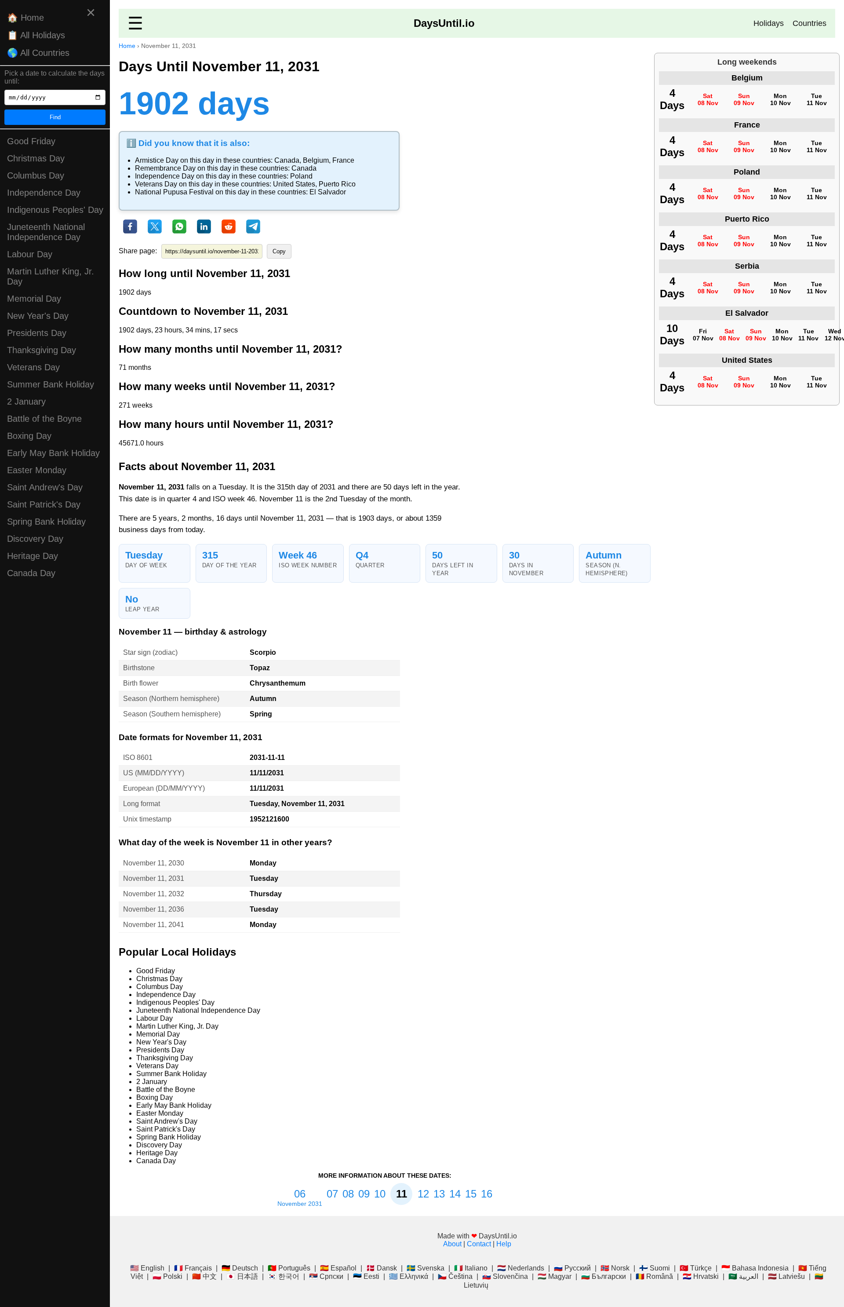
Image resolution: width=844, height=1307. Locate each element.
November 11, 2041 (153, 924)
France (343, 160)
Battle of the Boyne (44, 418)
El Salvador (327, 192)
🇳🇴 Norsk (614, 1268)
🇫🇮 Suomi (654, 1268)
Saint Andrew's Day (45, 487)
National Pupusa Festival (174, 192)
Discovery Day (35, 539)
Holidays (768, 23)
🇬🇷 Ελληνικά (408, 1276)
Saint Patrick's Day (43, 504)
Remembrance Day (165, 168)
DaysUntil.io (444, 23)
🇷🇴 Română (654, 1276)
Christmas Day (36, 158)
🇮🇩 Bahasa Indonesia (755, 1268)
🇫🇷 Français (193, 1268)
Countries (809, 23)
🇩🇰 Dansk (381, 1268)
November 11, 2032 (153, 894)
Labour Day (29, 254)
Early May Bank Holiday (53, 453)
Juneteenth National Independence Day (46, 232)
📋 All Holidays (36, 35)
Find (55, 117)
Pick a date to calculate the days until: (54, 77)
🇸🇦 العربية (743, 1276)
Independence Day (43, 192)
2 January (26, 401)
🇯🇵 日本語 (242, 1276)
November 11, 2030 (153, 863)
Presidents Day (36, 333)
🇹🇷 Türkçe (696, 1268)
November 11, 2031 (153, 878)
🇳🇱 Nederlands (520, 1268)
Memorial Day (34, 298)
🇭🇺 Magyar (554, 1276)
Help (503, 1244)
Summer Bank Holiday (50, 384)
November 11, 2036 (153, 909)
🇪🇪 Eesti (366, 1276)
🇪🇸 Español (338, 1268)
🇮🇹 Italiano (470, 1268)
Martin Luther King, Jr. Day (50, 276)
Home (127, 45)
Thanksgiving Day (41, 350)
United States (294, 184)
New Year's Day (38, 316)
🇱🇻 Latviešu (786, 1276)
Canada (286, 160)
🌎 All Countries (38, 53)
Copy (279, 251)
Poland (301, 176)
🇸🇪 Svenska (425, 1268)
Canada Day (31, 573)
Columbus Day (35, 175)
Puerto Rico (337, 184)
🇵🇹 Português (289, 1268)
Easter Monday (36, 470)
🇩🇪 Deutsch (240, 1268)
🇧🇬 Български (603, 1276)
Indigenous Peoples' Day (55, 210)
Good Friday (31, 141)
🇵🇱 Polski (167, 1276)
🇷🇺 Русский (572, 1268)
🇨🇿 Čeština (455, 1276)
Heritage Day (32, 556)
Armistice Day (156, 160)
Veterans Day (33, 367)
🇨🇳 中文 (204, 1276)
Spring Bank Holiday (46, 521)
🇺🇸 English (147, 1268)
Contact (479, 1244)
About (452, 1244)
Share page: (138, 251)
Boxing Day (29, 436)
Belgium (316, 160)
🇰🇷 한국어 (283, 1276)
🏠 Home (25, 17)
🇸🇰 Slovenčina (505, 1276)
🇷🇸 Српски (326, 1276)
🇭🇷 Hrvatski (701, 1276)
